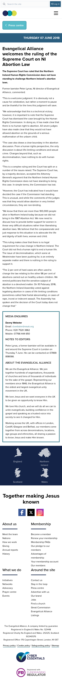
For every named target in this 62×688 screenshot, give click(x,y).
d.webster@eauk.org (23, 326)
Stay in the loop (39, 584)
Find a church (38, 603)
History (6, 553)
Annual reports (10, 549)
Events (5, 595)
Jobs (33, 599)
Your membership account (44, 561)
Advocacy (7, 588)
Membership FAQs (40, 542)
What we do (11, 569)
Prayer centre (9, 591)
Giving (5, 546)
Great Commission (40, 607)
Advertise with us (40, 591)
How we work (9, 542)
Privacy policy (9, 645)
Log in (57, 3)
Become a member (41, 534)
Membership (41, 523)
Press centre (37, 588)
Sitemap (55, 645)
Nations (6, 538)
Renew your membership (44, 538)
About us (9, 523)
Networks (7, 584)
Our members (38, 565)
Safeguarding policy (41, 645)
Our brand (36, 595)
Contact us (36, 580)
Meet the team (10, 534)
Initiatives (7, 580)
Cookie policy (23, 645)
